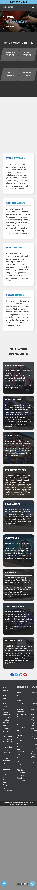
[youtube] (25, 674)
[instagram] (20, 674)
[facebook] (12, 674)
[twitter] (16, 674)
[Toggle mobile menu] (33, 7)
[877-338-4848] (32, 884)
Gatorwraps (18, 804)
